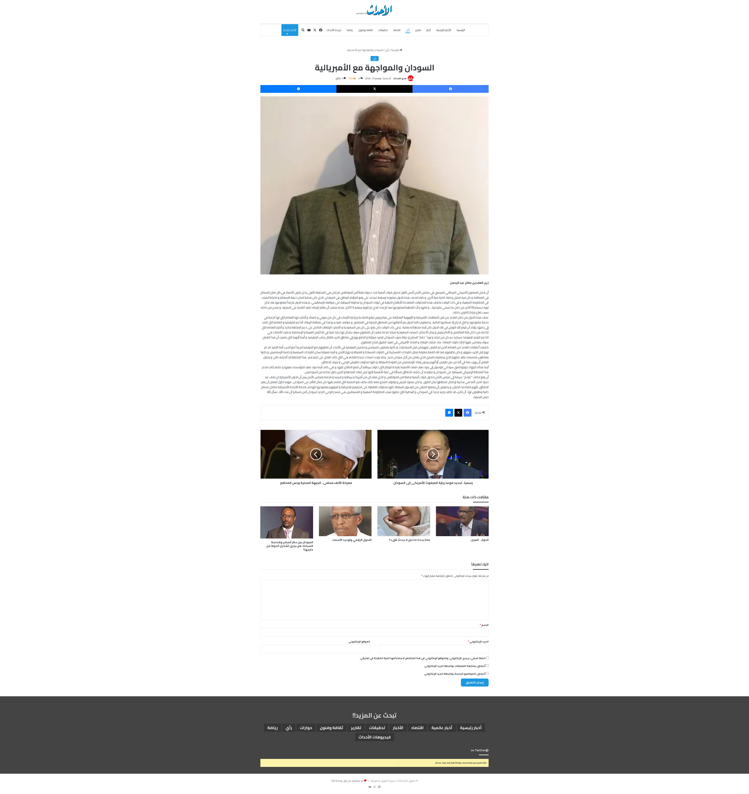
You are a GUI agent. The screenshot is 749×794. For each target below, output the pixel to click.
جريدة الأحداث (333, 30)
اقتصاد (396, 30)
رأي (408, 30)
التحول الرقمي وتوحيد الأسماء (352, 539)
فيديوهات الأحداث (375, 737)
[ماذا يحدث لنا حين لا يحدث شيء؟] (403, 521)
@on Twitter (480, 750)
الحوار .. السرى (480, 539)
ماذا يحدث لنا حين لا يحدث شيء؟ (409, 539)
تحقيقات (383, 30)
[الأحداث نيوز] (374, 10)
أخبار (428, 30)
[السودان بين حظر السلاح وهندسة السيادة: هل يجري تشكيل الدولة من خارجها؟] (286, 522)
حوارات (306, 727)
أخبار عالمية (441, 727)
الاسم (484, 625)
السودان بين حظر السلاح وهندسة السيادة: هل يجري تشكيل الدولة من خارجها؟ (289, 546)
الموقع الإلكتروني (359, 641)
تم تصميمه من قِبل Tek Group (347, 780)
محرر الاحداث (399, 78)
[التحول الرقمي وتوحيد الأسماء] (345, 521)
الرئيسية (461, 30)
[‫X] (374, 89)
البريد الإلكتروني (478, 641)
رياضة (350, 30)
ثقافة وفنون (365, 30)
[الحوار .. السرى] (462, 521)
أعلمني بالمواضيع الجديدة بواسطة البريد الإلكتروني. (454, 673)
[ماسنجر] (298, 89)
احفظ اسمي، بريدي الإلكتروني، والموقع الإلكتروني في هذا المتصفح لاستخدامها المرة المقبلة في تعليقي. (422, 658)
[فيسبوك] (451, 89)
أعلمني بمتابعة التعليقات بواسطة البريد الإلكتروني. (454, 666)
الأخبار (398, 727)
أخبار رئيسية (471, 727)
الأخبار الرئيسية (443, 30)
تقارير (418, 30)
